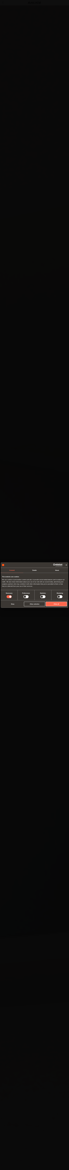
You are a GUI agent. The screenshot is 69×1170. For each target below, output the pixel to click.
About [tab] (57, 570)
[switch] (26, 596)
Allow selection (34, 604)
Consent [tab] (12, 570)
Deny (12, 604)
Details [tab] (34, 570)
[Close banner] (66, 565)
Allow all (56, 604)
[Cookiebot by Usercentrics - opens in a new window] (54, 565)
